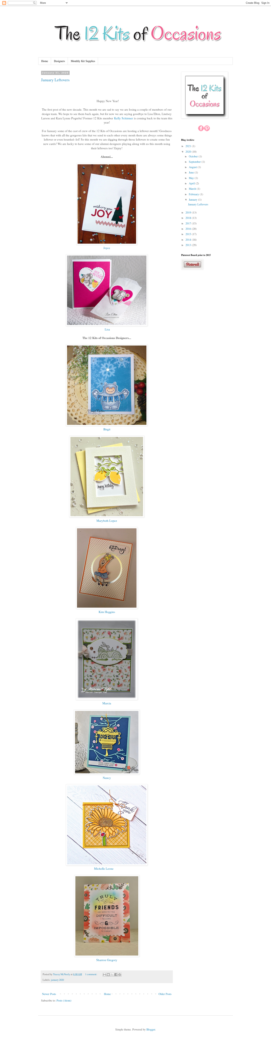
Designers (59, 61)
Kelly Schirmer (123, 118)
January (193, 199)
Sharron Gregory (106, 960)
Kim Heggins (107, 612)
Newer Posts (49, 994)
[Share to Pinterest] (120, 975)
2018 (188, 218)
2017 (188, 223)
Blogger (150, 1029)
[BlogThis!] (108, 975)
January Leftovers (55, 79)
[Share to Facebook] (116, 975)
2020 (188, 151)
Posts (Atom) (64, 1000)
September (195, 162)
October (194, 156)
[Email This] (105, 975)
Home (44, 61)
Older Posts (165, 994)
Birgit (106, 429)
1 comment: (91, 974)
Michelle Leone (103, 868)
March (193, 189)
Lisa (107, 329)
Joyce (106, 248)
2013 (188, 245)
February (194, 194)
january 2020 (57, 980)
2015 (188, 234)
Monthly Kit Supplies (83, 61)
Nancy (107, 778)
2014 (188, 239)
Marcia (106, 703)
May (192, 178)
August (193, 167)
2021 (188, 146)
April (192, 183)
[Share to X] (112, 975)
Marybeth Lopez (106, 521)
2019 (188, 212)
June (192, 172)
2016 (188, 229)
